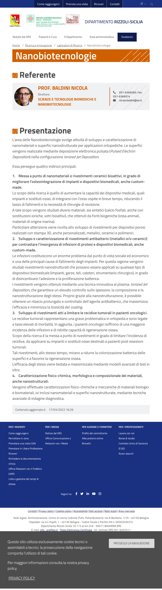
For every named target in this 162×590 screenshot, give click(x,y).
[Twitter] (80, 493)
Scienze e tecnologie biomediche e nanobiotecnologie (67, 102)
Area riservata (126, 511)
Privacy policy (46, 511)
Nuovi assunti (126, 453)
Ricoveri (99, 4)
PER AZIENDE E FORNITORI (97, 427)
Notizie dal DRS (53, 433)
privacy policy (22, 578)
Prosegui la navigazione (132, 543)
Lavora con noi (126, 433)
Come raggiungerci (48, 4)
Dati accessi (96, 511)
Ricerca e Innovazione (38, 45)
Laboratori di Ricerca (69, 45)
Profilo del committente (94, 433)
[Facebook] (74, 493)
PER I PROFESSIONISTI (131, 427)
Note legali (110, 511)
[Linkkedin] (86, 493)
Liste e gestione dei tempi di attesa (24, 481)
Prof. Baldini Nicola (62, 88)
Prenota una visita (77, 4)
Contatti (115, 4)
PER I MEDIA (52, 427)
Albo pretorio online (92, 438)
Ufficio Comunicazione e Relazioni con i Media (58, 440)
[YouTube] (92, 493)
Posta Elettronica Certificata (76, 530)
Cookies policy (64, 511)
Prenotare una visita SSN (22, 443)
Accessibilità (80, 511)
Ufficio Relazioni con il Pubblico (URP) (25, 471)
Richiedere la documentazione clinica (25, 461)
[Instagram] (98, 493)
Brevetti (86, 443)
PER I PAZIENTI (17, 427)
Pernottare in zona (19, 438)
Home (16, 45)
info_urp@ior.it (49, 530)
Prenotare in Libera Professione (25, 448)
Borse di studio (127, 438)
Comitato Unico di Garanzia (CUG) (133, 445)
